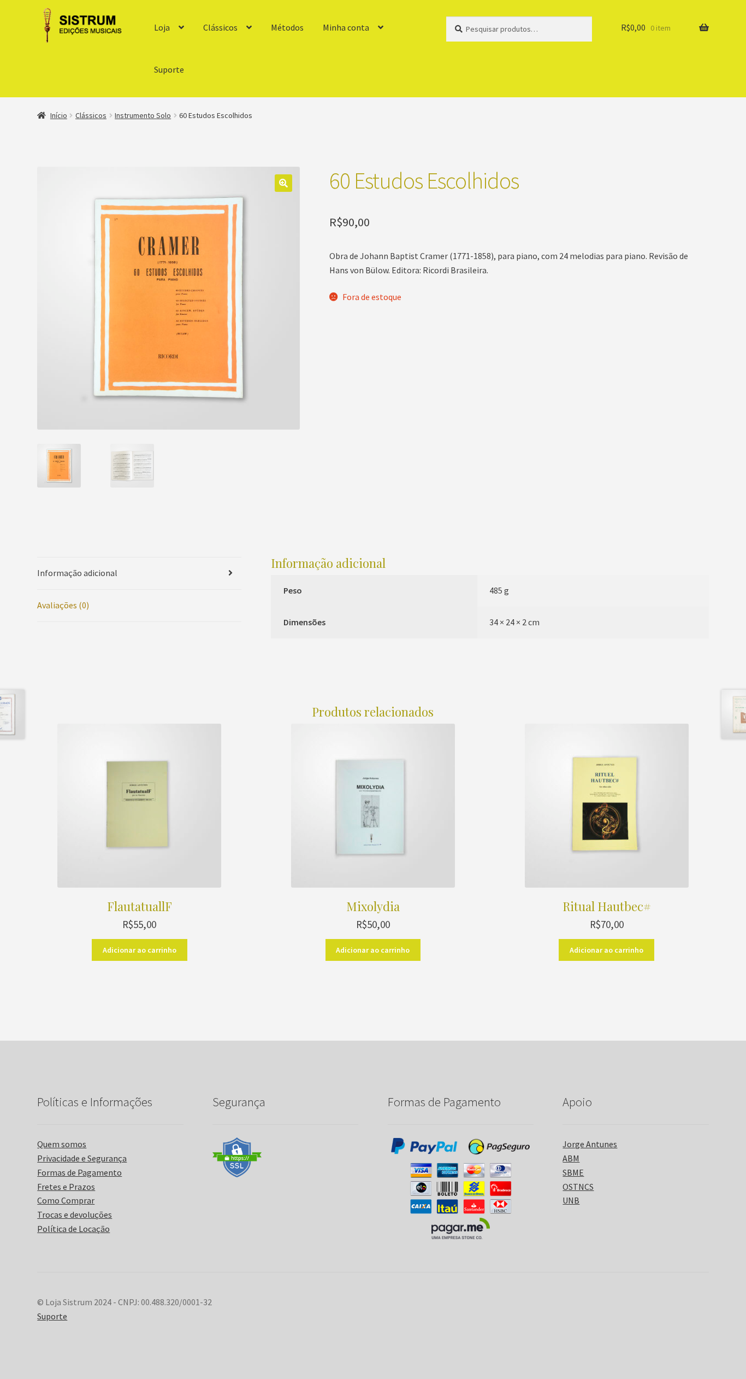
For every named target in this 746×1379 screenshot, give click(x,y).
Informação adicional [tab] (77, 572)
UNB (571, 1200)
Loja (162, 27)
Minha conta (346, 27)
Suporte (169, 69)
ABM (571, 1158)
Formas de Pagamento (79, 1172)
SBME (573, 1172)
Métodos (287, 27)
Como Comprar (65, 1200)
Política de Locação (73, 1228)
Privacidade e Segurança (82, 1158)
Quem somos (61, 1144)
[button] (283, 183)
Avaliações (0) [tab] (63, 605)
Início (58, 115)
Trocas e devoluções (74, 1214)
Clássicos (220, 27)
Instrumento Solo (143, 115)
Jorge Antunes (590, 1144)
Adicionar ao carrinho (139, 950)
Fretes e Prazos (66, 1186)
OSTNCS (578, 1186)
